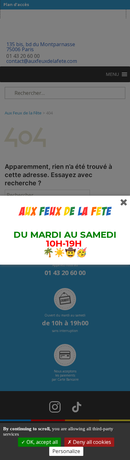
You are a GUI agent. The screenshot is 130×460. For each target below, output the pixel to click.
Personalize (66, 451)
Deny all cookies (91, 442)
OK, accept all (41, 442)
